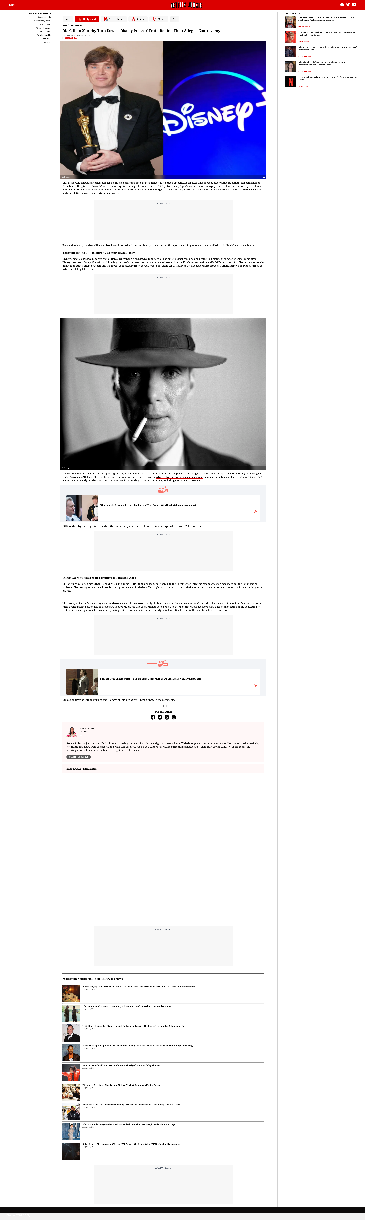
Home (12, 5)
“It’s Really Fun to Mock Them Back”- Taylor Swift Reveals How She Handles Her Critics (326, 33)
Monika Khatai (304, 86)
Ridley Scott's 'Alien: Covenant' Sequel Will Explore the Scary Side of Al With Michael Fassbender (131, 1073)
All (68, 19)
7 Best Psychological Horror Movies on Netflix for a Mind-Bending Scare (328, 78)
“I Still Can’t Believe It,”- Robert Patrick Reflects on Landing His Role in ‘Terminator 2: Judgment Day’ (134, 954)
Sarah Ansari (303, 42)
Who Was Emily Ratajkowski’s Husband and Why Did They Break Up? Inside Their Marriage (128, 1053)
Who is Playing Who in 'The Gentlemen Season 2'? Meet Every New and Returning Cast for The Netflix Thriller (138, 915)
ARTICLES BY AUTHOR (78, 757)
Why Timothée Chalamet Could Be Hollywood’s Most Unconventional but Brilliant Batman (321, 63)
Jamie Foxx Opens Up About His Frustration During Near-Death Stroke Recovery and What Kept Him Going (137, 974)
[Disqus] (163, 816)
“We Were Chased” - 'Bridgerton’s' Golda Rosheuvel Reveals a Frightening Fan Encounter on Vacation (326, 18)
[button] (264, 177)
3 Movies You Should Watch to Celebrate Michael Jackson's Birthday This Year (121, 994)
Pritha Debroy (304, 27)
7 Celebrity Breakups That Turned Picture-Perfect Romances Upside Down (121, 1013)
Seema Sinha (71, 38)
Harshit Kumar (304, 56)
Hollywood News (76, 25)
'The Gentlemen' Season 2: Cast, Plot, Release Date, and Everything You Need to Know (126, 935)
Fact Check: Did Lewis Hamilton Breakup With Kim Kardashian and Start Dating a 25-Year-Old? (131, 1033)
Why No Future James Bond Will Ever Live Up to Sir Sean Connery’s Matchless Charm (328, 48)
